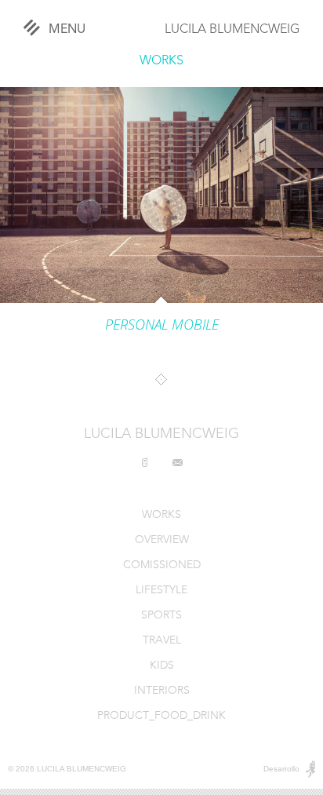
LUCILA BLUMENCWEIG (232, 30)
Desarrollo (281, 768)
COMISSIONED (162, 565)
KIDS (162, 666)
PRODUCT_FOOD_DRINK (161, 716)
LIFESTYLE (161, 590)
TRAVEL (162, 641)
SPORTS (161, 616)
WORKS (161, 61)
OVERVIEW (162, 540)
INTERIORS (162, 691)
